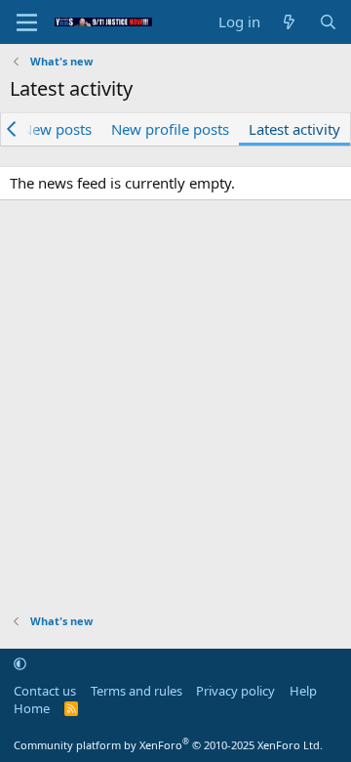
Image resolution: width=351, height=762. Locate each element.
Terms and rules (136, 690)
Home (32, 708)
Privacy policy (235, 690)
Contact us (45, 690)
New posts (56, 129)
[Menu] (27, 22)
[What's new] (289, 22)
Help (303, 690)
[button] (20, 663)
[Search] (328, 22)
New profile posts (170, 129)
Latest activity (294, 129)
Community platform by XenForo (168, 745)
